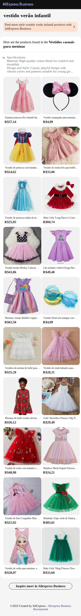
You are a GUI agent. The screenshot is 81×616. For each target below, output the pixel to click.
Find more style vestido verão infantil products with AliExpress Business (38, 26)
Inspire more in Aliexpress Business (40, 586)
